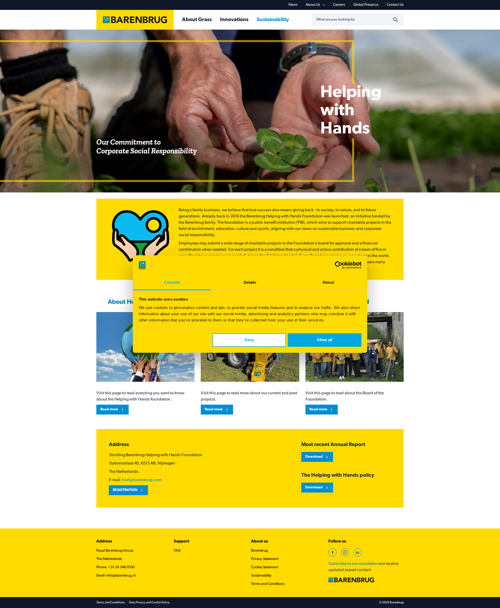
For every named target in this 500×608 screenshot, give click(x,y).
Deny (249, 340)
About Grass (197, 19)
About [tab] (328, 282)
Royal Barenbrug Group (114, 551)
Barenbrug (259, 551)
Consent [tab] (172, 282)
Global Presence (365, 5)
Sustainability (261, 576)
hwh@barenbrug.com (141, 480)
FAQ (177, 551)
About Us (313, 5)
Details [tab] (250, 282)
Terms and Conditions (268, 584)
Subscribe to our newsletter (352, 564)
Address (104, 541)
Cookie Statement (264, 567)
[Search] (396, 19)
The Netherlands (109, 559)
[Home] (135, 20)
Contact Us (395, 5)
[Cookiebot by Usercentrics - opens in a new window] (338, 265)
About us (259, 541)
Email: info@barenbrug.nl (116, 576)
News (293, 5)
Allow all (324, 340)
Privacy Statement (264, 559)
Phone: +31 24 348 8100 (115, 567)
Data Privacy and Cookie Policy (149, 602)
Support (181, 541)
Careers (339, 5)
